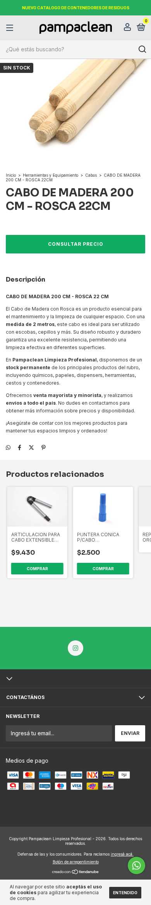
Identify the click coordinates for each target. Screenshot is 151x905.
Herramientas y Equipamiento (50, 175)
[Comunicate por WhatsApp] (136, 865)
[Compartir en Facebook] (19, 447)
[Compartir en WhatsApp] (8, 447)
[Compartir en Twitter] (31, 447)
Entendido (125, 892)
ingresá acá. (122, 854)
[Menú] (11, 28)
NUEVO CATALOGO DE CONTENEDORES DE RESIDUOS (75, 7)
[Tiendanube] (75, 872)
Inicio (11, 175)
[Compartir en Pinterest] (43, 447)
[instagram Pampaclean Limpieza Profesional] (75, 648)
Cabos (91, 175)
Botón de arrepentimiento (76, 861)
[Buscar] (142, 49)
